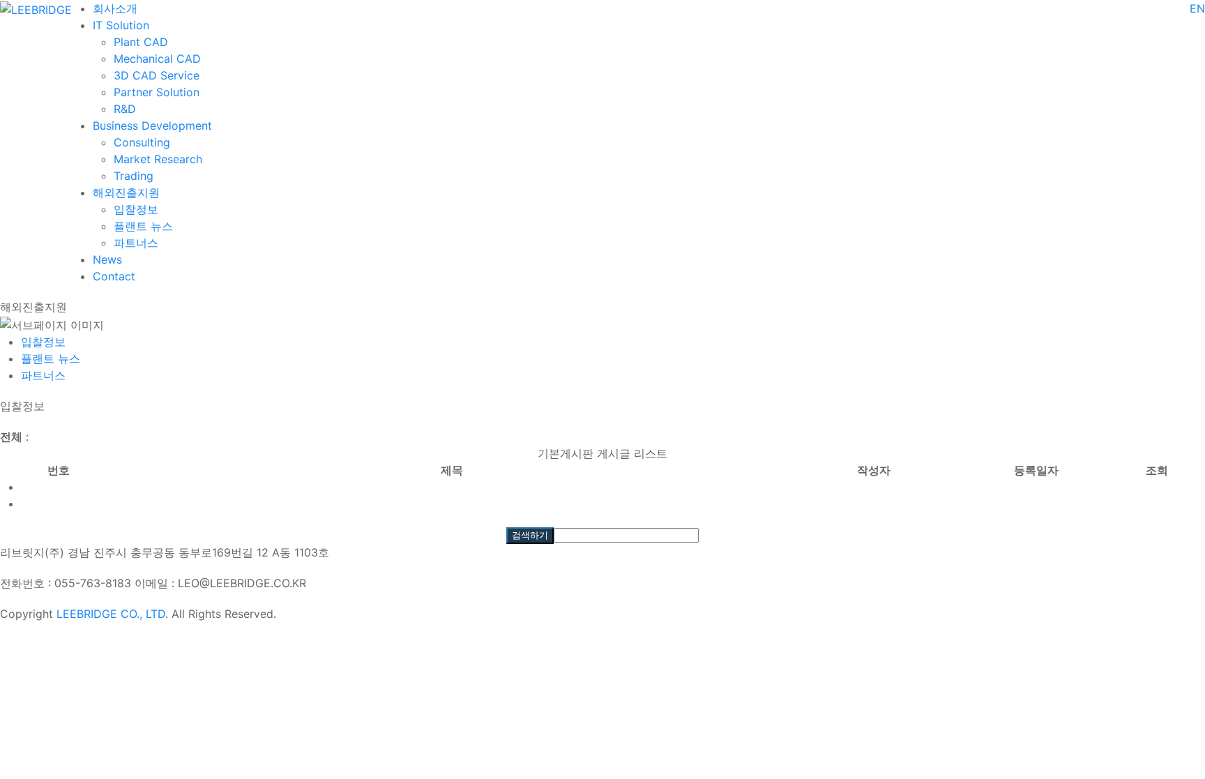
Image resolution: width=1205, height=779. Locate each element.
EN (1197, 8)
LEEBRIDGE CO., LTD (110, 614)
